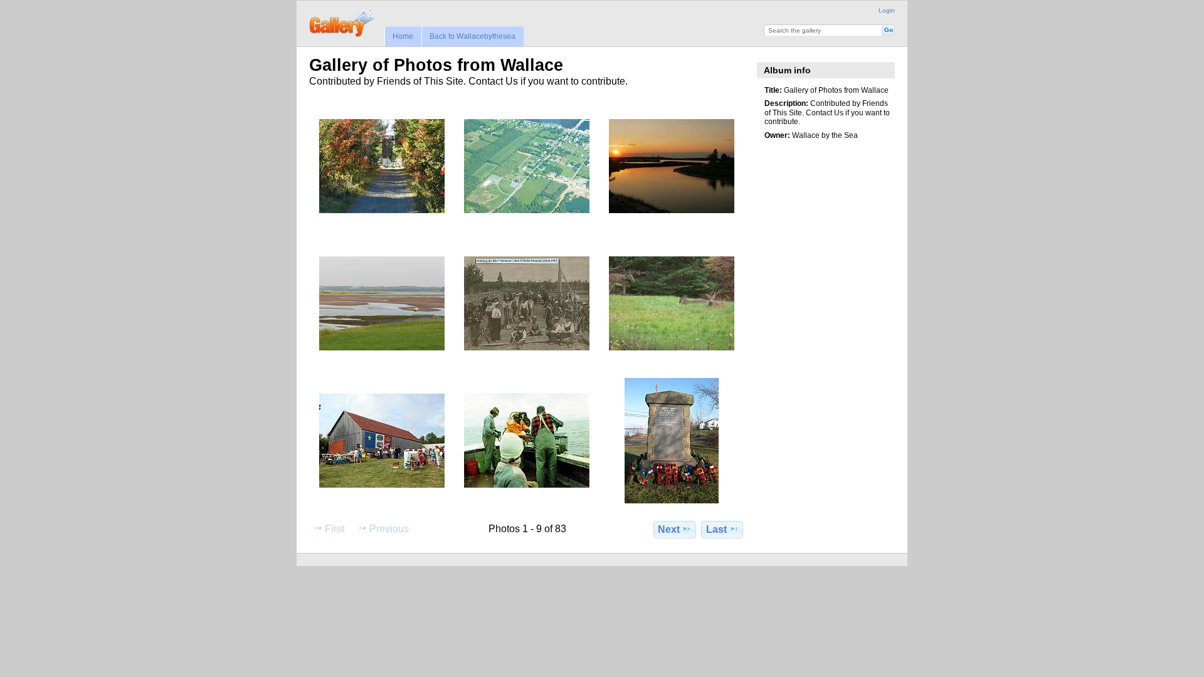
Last (716, 529)
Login (887, 10)
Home (403, 36)
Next (669, 529)
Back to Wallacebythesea (472, 36)
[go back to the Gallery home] (342, 22)
